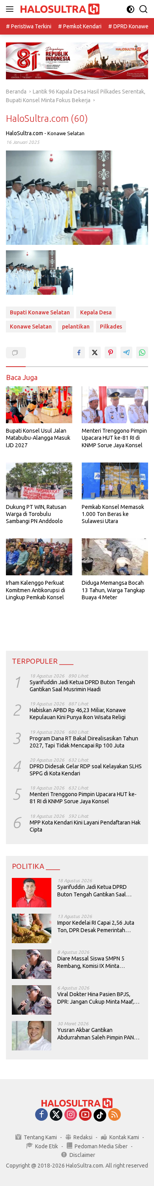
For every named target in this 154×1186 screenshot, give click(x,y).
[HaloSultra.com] (59, 9)
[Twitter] (56, 1115)
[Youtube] (85, 1115)
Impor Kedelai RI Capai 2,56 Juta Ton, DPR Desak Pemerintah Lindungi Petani (95, 926)
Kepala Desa (96, 312)
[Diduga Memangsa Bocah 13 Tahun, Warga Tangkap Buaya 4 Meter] (115, 556)
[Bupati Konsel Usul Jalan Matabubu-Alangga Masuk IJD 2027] (39, 405)
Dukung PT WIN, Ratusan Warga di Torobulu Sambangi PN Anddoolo (36, 514)
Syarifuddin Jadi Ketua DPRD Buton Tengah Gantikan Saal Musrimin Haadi (82, 685)
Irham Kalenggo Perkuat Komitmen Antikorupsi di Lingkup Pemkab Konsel (35, 590)
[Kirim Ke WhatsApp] (142, 352)
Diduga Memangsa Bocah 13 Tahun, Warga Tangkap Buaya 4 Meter (113, 590)
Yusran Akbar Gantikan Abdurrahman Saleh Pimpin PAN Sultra (95, 1034)
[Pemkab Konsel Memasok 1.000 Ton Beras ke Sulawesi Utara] (115, 481)
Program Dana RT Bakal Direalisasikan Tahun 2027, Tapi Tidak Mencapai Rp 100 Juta (84, 742)
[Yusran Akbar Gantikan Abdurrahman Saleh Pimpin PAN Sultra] (31, 1035)
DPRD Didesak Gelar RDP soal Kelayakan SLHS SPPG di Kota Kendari (86, 770)
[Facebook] (41, 1115)
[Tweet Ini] (95, 352)
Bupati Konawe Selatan (40, 312)
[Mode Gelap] (130, 9)
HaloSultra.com (24, 133)
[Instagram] (70, 1115)
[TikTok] (100, 1115)
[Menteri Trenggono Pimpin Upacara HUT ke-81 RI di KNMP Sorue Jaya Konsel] (115, 405)
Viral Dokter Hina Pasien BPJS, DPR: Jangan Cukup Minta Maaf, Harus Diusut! (95, 998)
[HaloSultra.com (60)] (39, 272)
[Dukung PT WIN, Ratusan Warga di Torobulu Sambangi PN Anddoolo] (39, 481)
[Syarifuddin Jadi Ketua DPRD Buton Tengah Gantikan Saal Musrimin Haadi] (31, 892)
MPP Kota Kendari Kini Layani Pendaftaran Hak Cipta (85, 826)
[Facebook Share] (79, 352)
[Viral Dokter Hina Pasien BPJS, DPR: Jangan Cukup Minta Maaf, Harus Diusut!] (31, 1000)
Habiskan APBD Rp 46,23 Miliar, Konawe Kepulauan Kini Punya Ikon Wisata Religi (78, 713)
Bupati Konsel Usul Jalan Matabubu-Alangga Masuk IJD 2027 (38, 438)
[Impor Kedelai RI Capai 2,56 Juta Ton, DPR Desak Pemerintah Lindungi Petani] (31, 928)
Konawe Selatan (66, 133)
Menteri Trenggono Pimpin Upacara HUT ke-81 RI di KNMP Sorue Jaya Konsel (114, 438)
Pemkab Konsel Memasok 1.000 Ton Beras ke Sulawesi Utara (113, 514)
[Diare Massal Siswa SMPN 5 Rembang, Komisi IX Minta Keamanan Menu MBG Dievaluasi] (31, 964)
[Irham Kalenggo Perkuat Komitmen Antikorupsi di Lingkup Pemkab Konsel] (39, 556)
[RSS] (114, 1115)
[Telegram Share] (126, 352)
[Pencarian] (143, 9)
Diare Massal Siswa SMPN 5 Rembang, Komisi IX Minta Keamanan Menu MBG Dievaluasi (97, 962)
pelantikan (76, 326)
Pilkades (111, 326)
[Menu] (11, 9)
